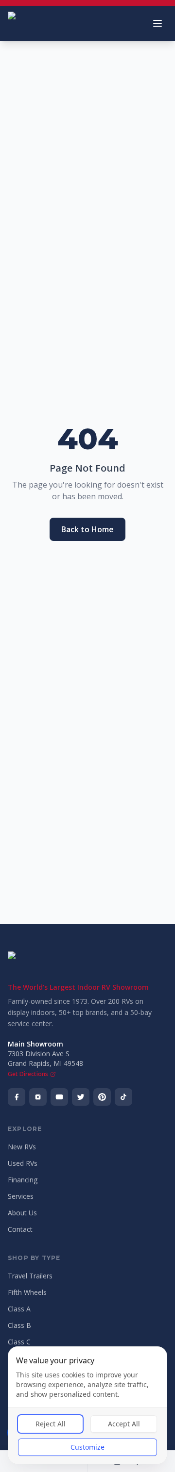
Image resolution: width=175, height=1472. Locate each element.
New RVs (22, 1146)
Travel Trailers (30, 1275)
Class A (19, 1308)
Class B (19, 1325)
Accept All (124, 1423)
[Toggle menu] (157, 23)
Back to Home (87, 529)
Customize (87, 1447)
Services (21, 1196)
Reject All (50, 1423)
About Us (22, 1212)
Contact (20, 1229)
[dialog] (87, 1405)
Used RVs (22, 1163)
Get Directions (28, 1074)
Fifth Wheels (27, 1292)
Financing (22, 1179)
